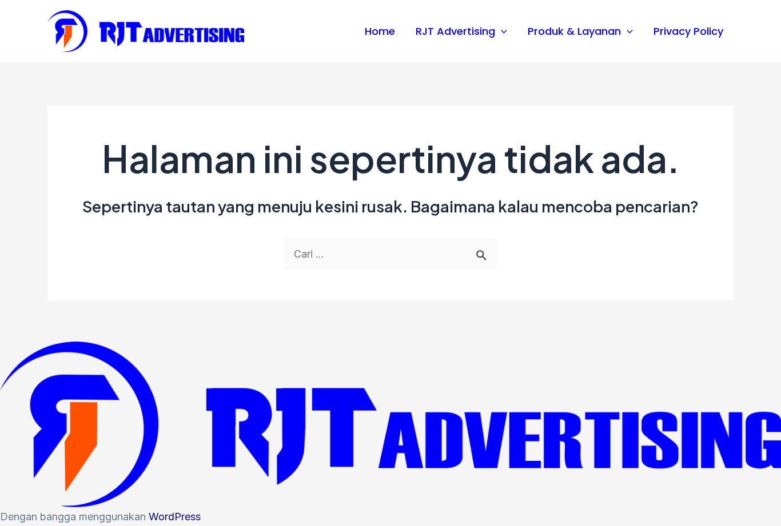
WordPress (175, 517)
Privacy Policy (688, 31)
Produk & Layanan (574, 31)
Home (380, 31)
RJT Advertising (455, 31)
